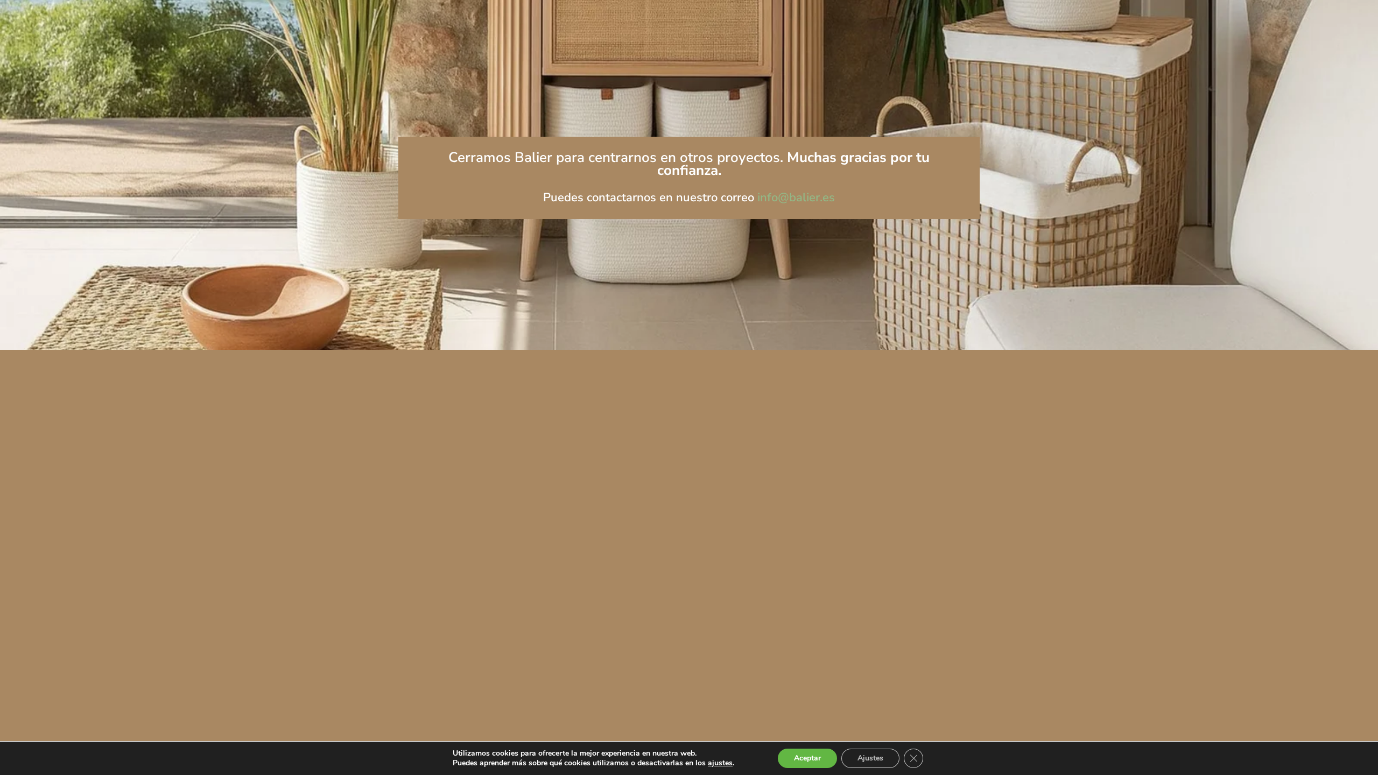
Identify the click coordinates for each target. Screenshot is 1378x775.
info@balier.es (796, 197)
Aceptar (807, 758)
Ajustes (870, 758)
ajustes (720, 763)
